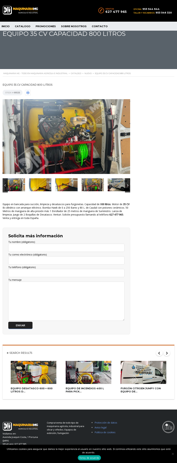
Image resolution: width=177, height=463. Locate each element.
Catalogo (22, 26)
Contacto (100, 26)
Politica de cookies (105, 432)
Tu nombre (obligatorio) (21, 242)
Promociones (46, 26)
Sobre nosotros (74, 26)
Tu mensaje (15, 279)
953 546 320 (164, 12)
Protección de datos (106, 422)
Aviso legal (100, 427)
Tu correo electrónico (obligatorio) (27, 254)
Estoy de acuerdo (89, 457)
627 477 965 (116, 12)
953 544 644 (151, 9)
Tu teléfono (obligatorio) (22, 267)
